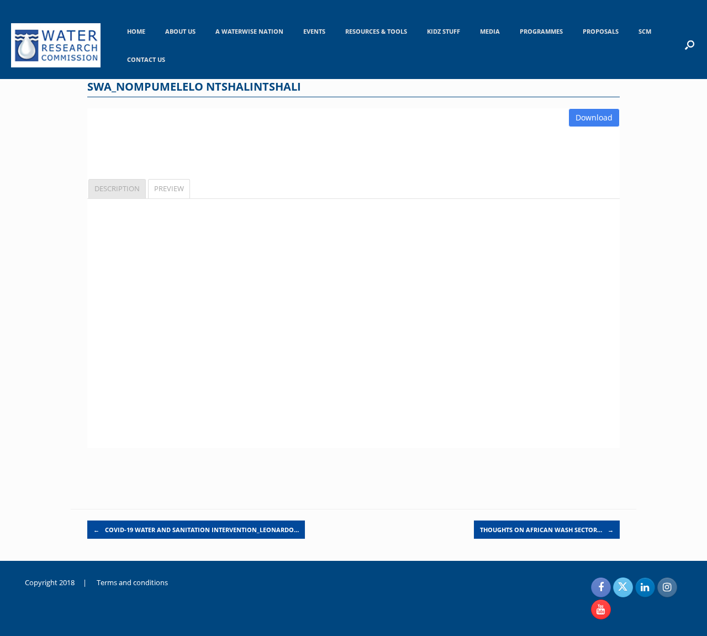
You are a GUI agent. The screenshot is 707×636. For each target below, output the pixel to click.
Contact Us (146, 59)
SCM (645, 31)
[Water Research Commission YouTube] (601, 609)
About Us (180, 31)
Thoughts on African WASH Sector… (547, 529)
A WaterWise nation (249, 31)
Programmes (541, 31)
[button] (689, 45)
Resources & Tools (376, 31)
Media (490, 31)
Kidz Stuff (443, 31)
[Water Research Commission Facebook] (601, 587)
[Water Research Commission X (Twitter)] (623, 587)
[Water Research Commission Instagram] (667, 587)
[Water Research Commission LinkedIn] (645, 587)
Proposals (601, 31)
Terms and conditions (132, 582)
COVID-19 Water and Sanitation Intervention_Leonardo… (196, 529)
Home (136, 31)
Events (314, 31)
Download (594, 117)
